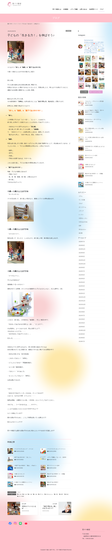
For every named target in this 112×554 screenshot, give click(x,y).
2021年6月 (82, 319)
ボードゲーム (82, 207)
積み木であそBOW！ (53, 482)
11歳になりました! (19, 474)
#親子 (62, 494)
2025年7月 (82, 241)
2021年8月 (82, 312)
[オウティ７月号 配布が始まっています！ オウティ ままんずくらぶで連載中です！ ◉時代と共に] (81, 65)
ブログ (68, 31)
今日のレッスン (83, 218)
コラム (80, 196)
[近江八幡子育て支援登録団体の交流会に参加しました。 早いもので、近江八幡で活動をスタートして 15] (102, 65)
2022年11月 (82, 260)
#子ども (41, 494)
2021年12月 (82, 297)
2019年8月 (82, 337)
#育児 (56, 494)
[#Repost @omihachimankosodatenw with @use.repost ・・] (95, 65)
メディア (81, 211)
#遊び (67, 494)
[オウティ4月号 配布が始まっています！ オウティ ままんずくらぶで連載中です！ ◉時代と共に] (95, 86)
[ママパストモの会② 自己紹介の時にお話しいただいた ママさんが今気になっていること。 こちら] (88, 72)
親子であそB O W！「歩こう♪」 (23, 457)
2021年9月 (82, 308)
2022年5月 (82, 278)
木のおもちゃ (82, 229)
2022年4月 (82, 282)
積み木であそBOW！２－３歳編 (56, 474)
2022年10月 (82, 263)
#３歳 (35, 494)
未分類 (80, 233)
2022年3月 (82, 286)
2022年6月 (82, 275)
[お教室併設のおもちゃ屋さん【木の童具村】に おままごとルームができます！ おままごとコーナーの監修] (95, 79)
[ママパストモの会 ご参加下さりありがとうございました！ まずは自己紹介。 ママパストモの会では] (95, 72)
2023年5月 (82, 256)
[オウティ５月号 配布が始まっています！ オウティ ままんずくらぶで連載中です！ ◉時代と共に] (81, 86)
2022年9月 (82, 267)
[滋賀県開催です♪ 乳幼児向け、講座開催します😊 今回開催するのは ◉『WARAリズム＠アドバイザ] (95, 59)
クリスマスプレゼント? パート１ (56, 449)
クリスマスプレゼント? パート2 (23, 449)
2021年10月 (82, 304)
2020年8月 (82, 326)
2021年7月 (82, 315)
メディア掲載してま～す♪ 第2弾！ (57, 457)
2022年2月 (82, 289)
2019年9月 (82, 334)
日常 (80, 225)
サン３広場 (82, 199)
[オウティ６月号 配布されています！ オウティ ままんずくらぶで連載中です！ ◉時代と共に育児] (81, 79)
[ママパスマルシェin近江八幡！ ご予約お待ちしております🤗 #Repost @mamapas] (88, 65)
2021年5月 (82, 323)
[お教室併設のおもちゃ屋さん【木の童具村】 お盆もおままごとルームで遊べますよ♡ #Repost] (81, 59)
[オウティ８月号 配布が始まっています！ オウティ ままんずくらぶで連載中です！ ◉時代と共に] (88, 59)
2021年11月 (82, 300)
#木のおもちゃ (49, 494)
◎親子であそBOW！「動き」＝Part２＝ (25, 465)
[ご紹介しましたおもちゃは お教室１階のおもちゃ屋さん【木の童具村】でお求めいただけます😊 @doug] (102, 72)
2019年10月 (82, 330)
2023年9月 (82, 252)
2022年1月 (82, 293)
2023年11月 (82, 249)
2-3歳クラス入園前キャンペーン (23, 482)
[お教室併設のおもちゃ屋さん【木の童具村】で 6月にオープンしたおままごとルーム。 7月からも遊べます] (81, 72)
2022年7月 (82, 271)
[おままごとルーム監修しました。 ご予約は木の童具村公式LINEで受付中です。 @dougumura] (88, 79)
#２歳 (30, 494)
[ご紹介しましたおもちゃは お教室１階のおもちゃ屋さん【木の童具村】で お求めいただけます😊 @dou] (102, 59)
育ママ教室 (21, 496)
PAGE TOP (107, 535)
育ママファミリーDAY (53, 465)
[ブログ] (14, 508)
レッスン (81, 214)
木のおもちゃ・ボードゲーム (93, 119)
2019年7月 (82, 341)
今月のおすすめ (83, 222)
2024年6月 (82, 245)
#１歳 (25, 494)
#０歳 (20, 494)
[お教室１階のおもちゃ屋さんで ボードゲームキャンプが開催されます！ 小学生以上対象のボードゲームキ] (102, 86)
